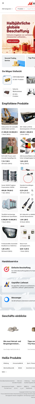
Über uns (19, 381)
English (12, 386)
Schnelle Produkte (17, 382)
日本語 (33, 386)
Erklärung (27, 381)
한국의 (16, 388)
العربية (21, 388)
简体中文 (19, 386)
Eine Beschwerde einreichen (7, 381)
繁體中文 (26, 386)
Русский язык (7, 388)
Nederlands (29, 388)
